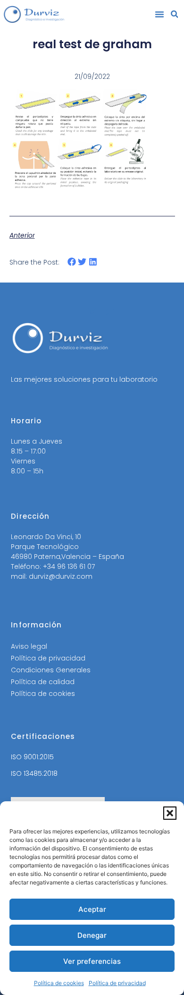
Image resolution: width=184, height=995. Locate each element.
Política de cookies (59, 982)
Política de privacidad (117, 982)
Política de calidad (43, 681)
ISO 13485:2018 (34, 773)
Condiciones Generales (51, 670)
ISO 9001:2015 (32, 757)
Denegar (92, 935)
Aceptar (92, 909)
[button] (170, 813)
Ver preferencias (92, 961)
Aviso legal (29, 646)
